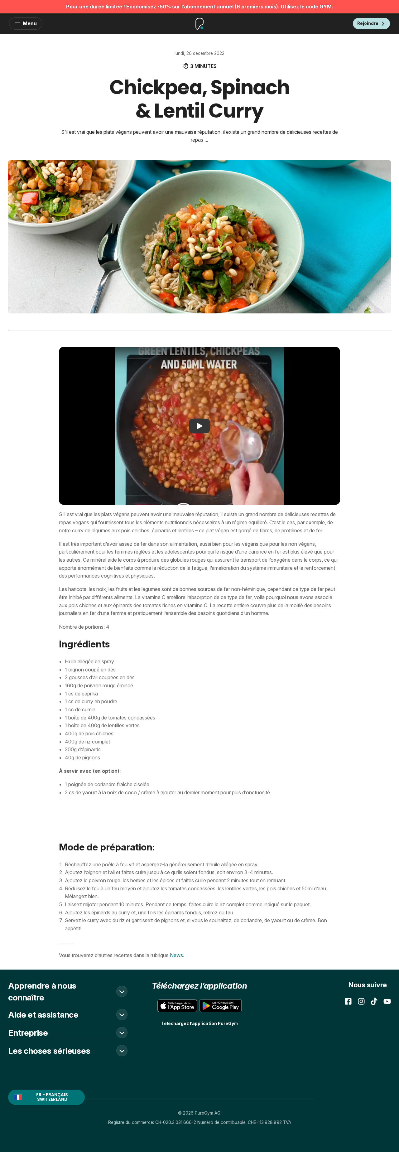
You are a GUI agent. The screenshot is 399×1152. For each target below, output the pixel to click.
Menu (30, 23)
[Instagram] (361, 1001)
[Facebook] (348, 1001)
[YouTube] (387, 1001)
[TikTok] (374, 1001)
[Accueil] (199, 23)
